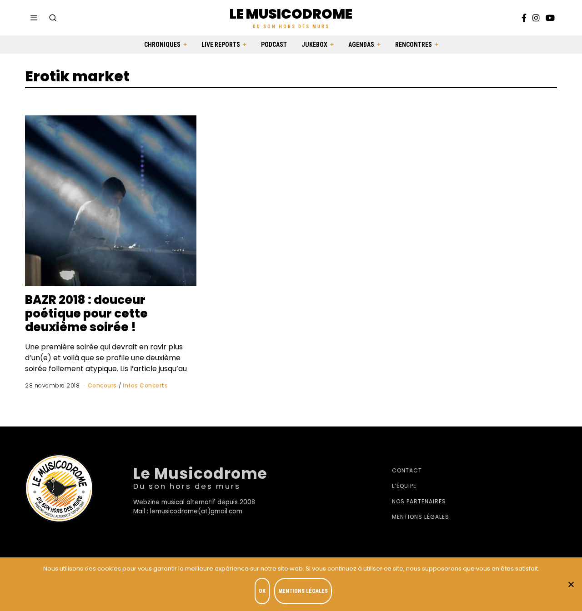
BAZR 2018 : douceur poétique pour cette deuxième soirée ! (86, 313)
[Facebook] (524, 17)
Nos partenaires (419, 501)
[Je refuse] (570, 584)
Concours (102, 385)
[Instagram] (536, 17)
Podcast (274, 44)
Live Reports (220, 44)
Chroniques (162, 44)
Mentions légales (420, 517)
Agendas (361, 44)
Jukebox (314, 44)
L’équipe (404, 486)
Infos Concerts (145, 385)
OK (262, 591)
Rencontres (413, 44)
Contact (407, 470)
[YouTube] (550, 17)
